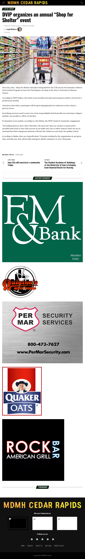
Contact (30, 546)
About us (39, 546)
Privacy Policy (59, 546)
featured (19, 155)
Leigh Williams (11, 29)
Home (23, 546)
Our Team (48, 546)
